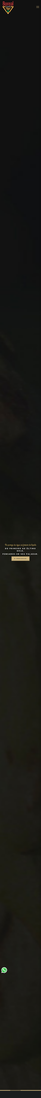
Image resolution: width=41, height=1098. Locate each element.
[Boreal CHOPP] (8, 7)
